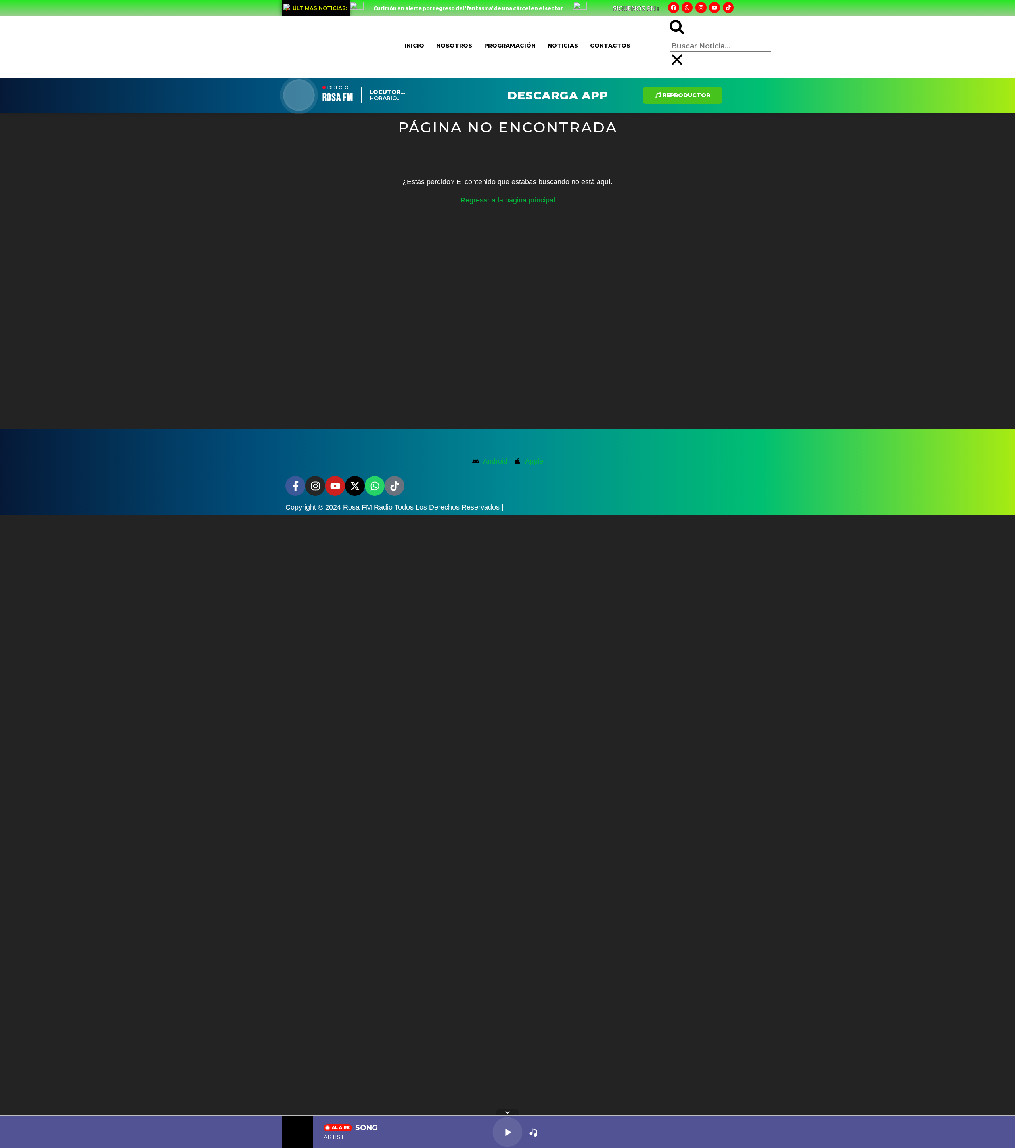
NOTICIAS (563, 45)
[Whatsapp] (687, 7)
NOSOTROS (454, 45)
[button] (677, 29)
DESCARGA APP (558, 95)
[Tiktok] (728, 7)
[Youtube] (714, 7)
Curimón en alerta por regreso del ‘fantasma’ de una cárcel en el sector (468, 8)
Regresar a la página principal (507, 200)
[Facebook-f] (295, 486)
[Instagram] (701, 7)
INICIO (414, 45)
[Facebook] (673, 7)
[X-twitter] (355, 486)
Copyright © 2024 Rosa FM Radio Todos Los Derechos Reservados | (394, 507)
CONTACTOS (610, 45)
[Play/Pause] (507, 1132)
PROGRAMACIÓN (510, 45)
